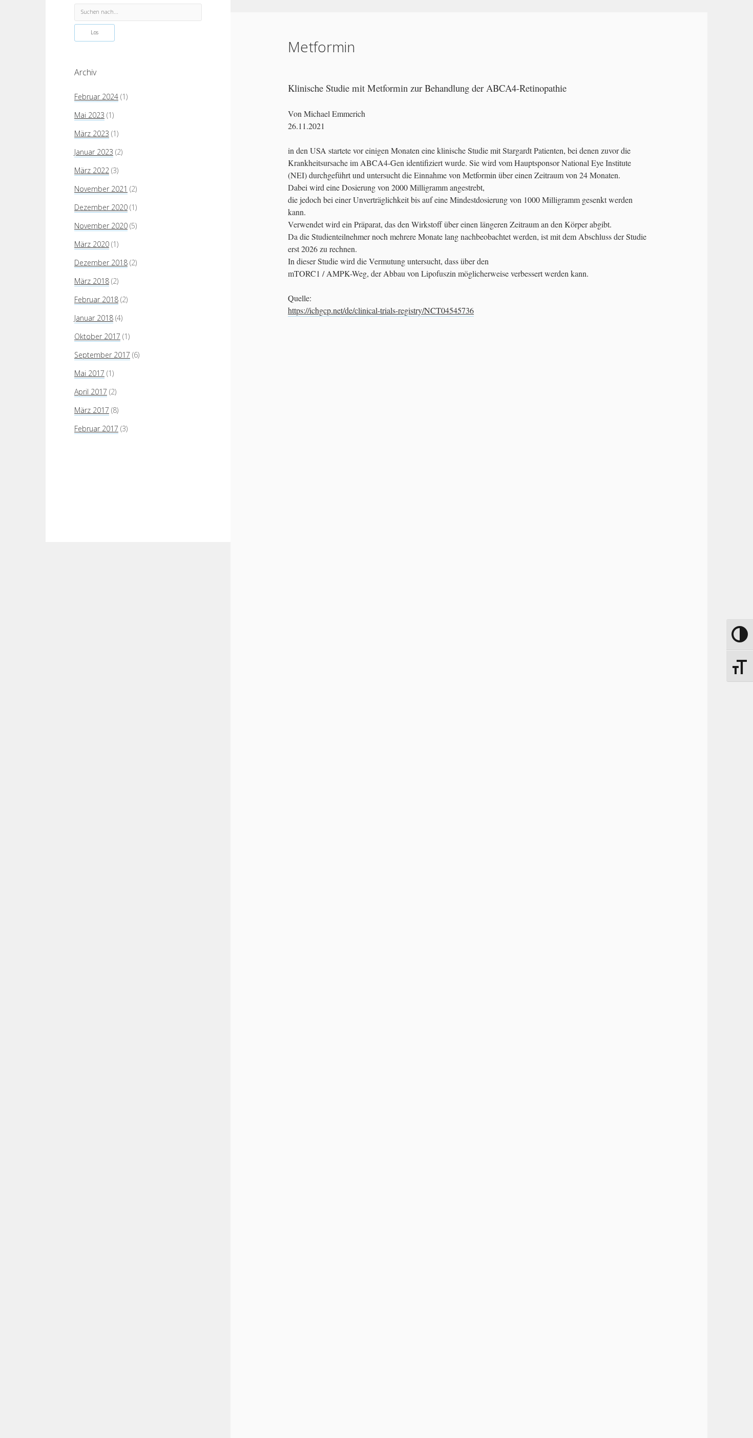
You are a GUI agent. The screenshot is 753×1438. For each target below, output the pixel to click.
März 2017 (91, 409)
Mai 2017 (89, 373)
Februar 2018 (96, 299)
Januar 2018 (93, 317)
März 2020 (91, 243)
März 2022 (91, 170)
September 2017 (102, 354)
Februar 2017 (96, 428)
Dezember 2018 (101, 262)
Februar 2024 (96, 96)
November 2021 (101, 188)
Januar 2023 (93, 151)
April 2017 (90, 391)
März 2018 (91, 280)
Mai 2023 (89, 114)
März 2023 (91, 133)
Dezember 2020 (101, 207)
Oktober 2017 (97, 336)
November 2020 (101, 225)
